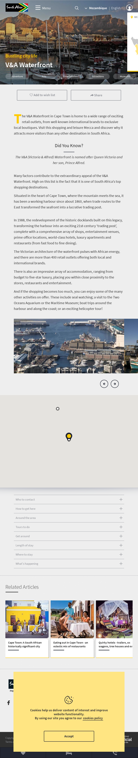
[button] (104, 384)
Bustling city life (21, 56)
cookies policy (93, 718)
